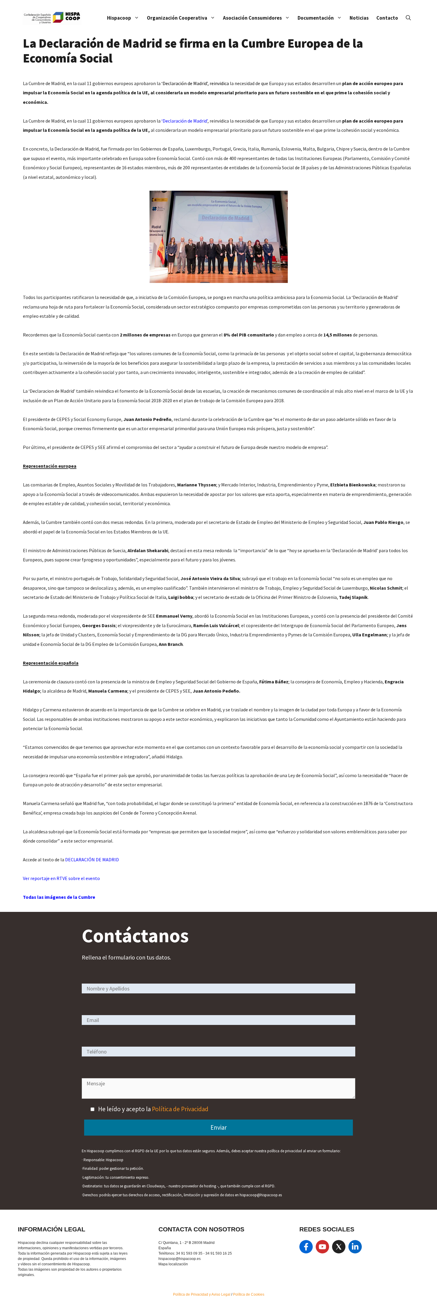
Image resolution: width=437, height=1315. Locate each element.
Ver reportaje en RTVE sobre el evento (61, 878)
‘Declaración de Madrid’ (184, 121)
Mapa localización (173, 1264)
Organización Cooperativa (177, 18)
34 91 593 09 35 (189, 1253)
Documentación (316, 18)
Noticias (359, 18)
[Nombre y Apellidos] (218, 988)
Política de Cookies (248, 1294)
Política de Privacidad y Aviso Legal (202, 1294)
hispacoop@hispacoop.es (179, 1259)
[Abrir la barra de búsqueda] (408, 18)
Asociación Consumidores (252, 18)
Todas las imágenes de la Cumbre (59, 897)
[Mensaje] (218, 1096)
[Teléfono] (218, 1051)
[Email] (218, 1020)
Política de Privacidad (180, 1109)
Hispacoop (119, 18)
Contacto (387, 18)
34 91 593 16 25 (218, 1253)
